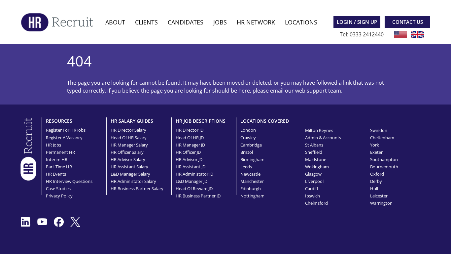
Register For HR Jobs (66, 130)
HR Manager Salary (129, 145)
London (248, 130)
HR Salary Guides (132, 121)
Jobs (220, 22)
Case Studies (58, 188)
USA (400, 34)
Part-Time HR (59, 167)
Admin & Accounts (323, 138)
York (374, 145)
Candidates (185, 22)
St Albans (314, 145)
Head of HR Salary (129, 138)
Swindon (378, 130)
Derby (376, 181)
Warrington (381, 203)
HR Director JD (189, 130)
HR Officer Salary (127, 152)
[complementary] (28, 148)
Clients (146, 22)
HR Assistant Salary (129, 167)
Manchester (252, 181)
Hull (374, 188)
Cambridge (251, 145)
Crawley (248, 138)
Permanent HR (60, 152)
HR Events (56, 174)
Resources (59, 121)
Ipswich (312, 196)
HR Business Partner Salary (137, 188)
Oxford (377, 174)
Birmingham (252, 159)
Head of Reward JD (194, 188)
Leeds (246, 167)
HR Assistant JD (190, 167)
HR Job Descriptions (201, 121)
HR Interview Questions (69, 181)
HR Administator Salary (133, 181)
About (115, 22)
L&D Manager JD (191, 181)
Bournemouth (384, 167)
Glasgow (313, 174)
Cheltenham (382, 138)
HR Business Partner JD (198, 196)
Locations (301, 22)
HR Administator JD (194, 174)
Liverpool (314, 181)
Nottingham (252, 196)
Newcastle (250, 174)
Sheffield (313, 152)
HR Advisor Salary (128, 159)
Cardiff (311, 188)
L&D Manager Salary (130, 174)
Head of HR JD (190, 138)
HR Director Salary (128, 130)
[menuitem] (115, 22)
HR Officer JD (188, 152)
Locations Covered (264, 121)
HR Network (256, 22)
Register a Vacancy (64, 138)
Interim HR (56, 159)
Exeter (376, 152)
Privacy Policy (59, 196)
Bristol (246, 152)
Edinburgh (250, 188)
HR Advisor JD (189, 159)
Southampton (384, 159)
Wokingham (317, 167)
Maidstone (315, 159)
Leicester (379, 196)
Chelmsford (316, 203)
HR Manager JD (190, 145)
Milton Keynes (319, 130)
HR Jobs (53, 145)
